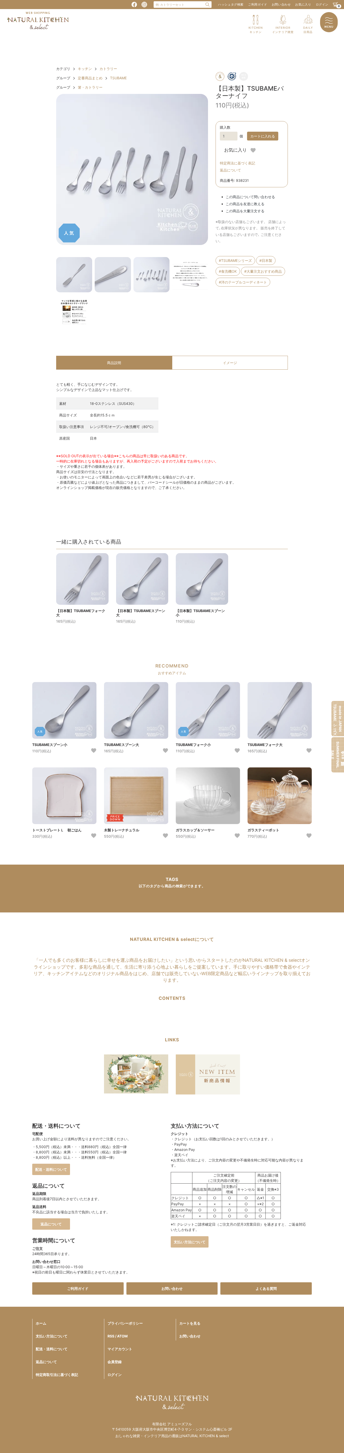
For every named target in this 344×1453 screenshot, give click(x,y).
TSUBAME (118, 78)
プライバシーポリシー (125, 1323)
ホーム (41, 1323)
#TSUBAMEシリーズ (235, 260)
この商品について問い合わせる (250, 197)
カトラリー (108, 68)
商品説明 (114, 363)
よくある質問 (266, 1288)
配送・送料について (51, 1169)
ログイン (322, 4)
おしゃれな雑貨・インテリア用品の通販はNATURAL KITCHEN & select (172, 1436)
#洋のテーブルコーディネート (243, 282)
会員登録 (115, 1362)
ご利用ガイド (257, 4)
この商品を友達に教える (245, 204)
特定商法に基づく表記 (237, 163)
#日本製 (265, 260)
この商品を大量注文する (245, 211)
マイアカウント (120, 1349)
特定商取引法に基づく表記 (57, 1374)
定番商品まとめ (90, 78)
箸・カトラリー (90, 87)
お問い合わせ (281, 4)
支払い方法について (189, 1242)
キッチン (85, 68)
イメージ (230, 363)
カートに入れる (262, 136)
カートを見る (189, 1323)
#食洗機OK (228, 271)
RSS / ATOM (118, 1336)
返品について (230, 170)
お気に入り (303, 4)
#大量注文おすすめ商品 (263, 271)
